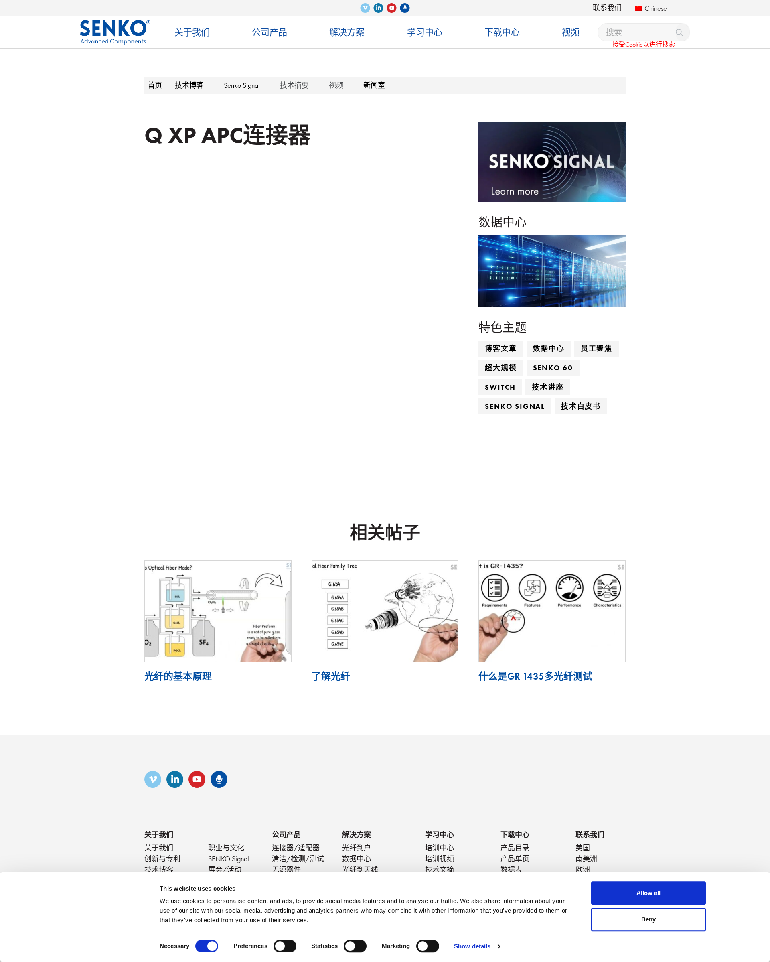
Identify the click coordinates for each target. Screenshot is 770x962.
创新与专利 (162, 858)
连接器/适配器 (296, 847)
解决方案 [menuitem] (347, 32)
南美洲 (586, 858)
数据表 (511, 869)
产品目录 (514, 847)
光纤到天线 (360, 869)
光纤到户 (356, 847)
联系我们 (607, 7)
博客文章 (501, 348)
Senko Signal (515, 406)
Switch (500, 387)
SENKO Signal (228, 858)
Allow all (648, 892)
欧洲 (582, 869)
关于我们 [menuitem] (192, 32)
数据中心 (549, 348)
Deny (648, 919)
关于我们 (158, 834)
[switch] (285, 946)
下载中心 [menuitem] (502, 32)
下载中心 (514, 834)
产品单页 (514, 858)
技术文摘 (439, 869)
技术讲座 (547, 387)
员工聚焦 (596, 348)
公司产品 (286, 834)
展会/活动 (224, 869)
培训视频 (439, 858)
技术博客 (158, 869)
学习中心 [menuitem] (424, 32)
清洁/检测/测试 (298, 858)
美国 (582, 847)
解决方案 (356, 834)
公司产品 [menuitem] (269, 32)
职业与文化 (226, 847)
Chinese (655, 8)
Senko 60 (553, 367)
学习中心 (439, 834)
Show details (472, 946)
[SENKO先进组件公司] (115, 26)
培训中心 (439, 847)
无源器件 (286, 869)
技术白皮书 (581, 406)
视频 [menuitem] (571, 32)
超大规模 (501, 367)
